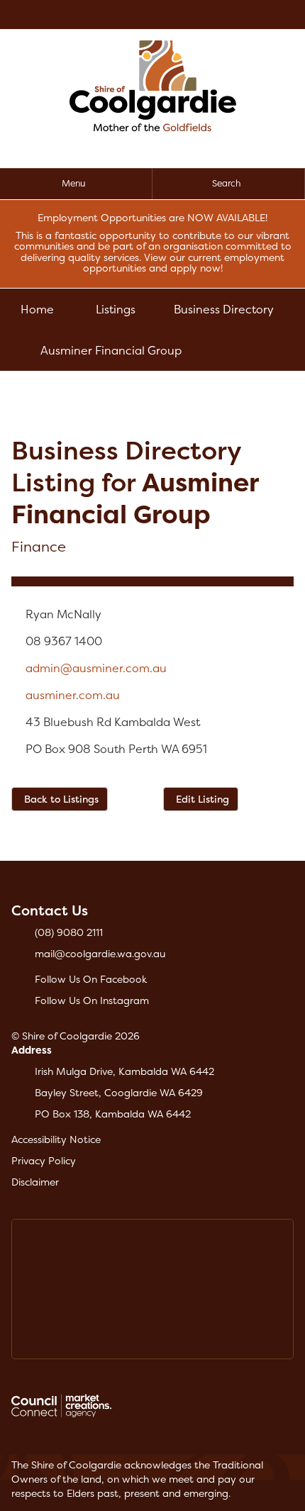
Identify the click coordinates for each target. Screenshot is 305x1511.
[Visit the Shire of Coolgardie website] (153, 84)
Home (37, 309)
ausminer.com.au (73, 695)
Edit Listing (202, 798)
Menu (73, 183)
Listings (115, 309)
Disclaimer (35, 1181)
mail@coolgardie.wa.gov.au (100, 953)
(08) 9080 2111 (69, 932)
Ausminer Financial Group (111, 350)
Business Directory (224, 309)
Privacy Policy (43, 1160)
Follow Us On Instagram (92, 1000)
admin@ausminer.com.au (96, 668)
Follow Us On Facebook (91, 979)
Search (226, 183)
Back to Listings (61, 798)
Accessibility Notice (56, 1139)
